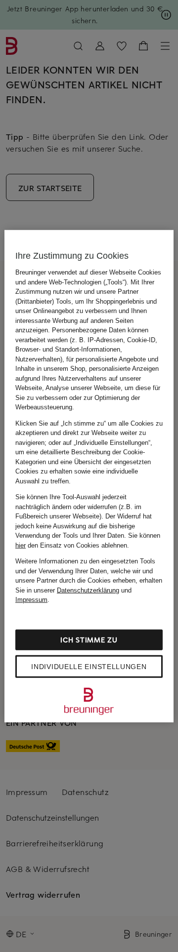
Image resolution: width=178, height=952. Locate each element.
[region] (89, 476)
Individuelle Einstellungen (88, 666)
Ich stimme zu (88, 639)
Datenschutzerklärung (88, 590)
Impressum (31, 599)
